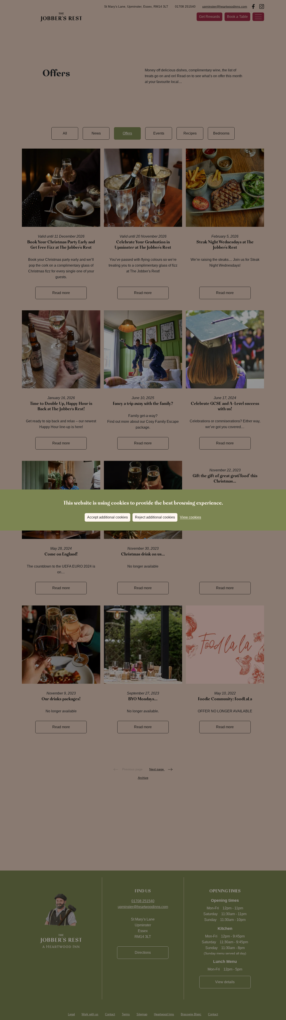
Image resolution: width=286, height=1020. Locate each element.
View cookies (190, 517)
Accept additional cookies (107, 517)
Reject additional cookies (155, 517)
